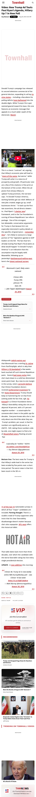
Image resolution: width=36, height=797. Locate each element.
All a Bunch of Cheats (9, 781)
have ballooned (19, 100)
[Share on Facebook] (10, 593)
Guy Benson (5, 17)
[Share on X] (2, 593)
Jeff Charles (6, 721)
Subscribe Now (27, 628)
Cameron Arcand (7, 665)
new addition (16, 565)
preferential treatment (18, 390)
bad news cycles (20, 375)
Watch (13, 115)
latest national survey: (19, 261)
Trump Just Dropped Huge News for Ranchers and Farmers (17, 662)
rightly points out (18, 360)
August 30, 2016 (18, 586)
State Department (12, 393)
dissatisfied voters (11, 434)
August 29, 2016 (18, 452)
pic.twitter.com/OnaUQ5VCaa (18, 447)
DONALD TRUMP (5, 600)
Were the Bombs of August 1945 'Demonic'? (17, 690)
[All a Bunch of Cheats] (18, 770)
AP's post (22, 524)
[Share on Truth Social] (6, 593)
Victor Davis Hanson (8, 692)
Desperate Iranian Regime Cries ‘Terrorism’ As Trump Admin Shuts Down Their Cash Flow (17, 718)
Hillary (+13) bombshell (11, 369)
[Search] (33, 2)
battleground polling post (21, 258)
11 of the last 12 (8, 507)
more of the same (9, 176)
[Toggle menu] (3, 2)
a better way (20, 211)
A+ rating (29, 363)
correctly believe (25, 384)
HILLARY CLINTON (18, 600)
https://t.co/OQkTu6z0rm (18, 580)
